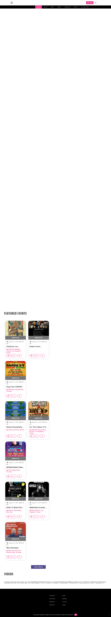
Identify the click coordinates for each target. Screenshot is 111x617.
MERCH (59, 7)
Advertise (52, 605)
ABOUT (76, 7)
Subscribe (90, 2)
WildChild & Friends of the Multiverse (39, 508)
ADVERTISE (67, 7)
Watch (15, 338)
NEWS (52, 7)
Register (64, 598)
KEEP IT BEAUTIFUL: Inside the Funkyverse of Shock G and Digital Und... (15, 508)
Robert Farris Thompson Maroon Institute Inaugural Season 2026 (37, 347)
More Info (12, 355)
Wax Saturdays (12, 548)
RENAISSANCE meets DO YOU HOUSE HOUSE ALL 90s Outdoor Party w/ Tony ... (15, 467)
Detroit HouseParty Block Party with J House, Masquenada (14, 427)
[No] (109, 614)
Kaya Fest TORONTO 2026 (14, 387)
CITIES (38, 7)
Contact (64, 601)
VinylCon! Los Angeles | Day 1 (12, 347)
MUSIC (45, 7)
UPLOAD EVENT (85, 7)
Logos (64, 605)
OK (75, 614)
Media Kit (52, 601)
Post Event (52, 598)
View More (38, 567)
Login (63, 595)
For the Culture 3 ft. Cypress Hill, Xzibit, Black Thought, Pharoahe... (38, 427)
